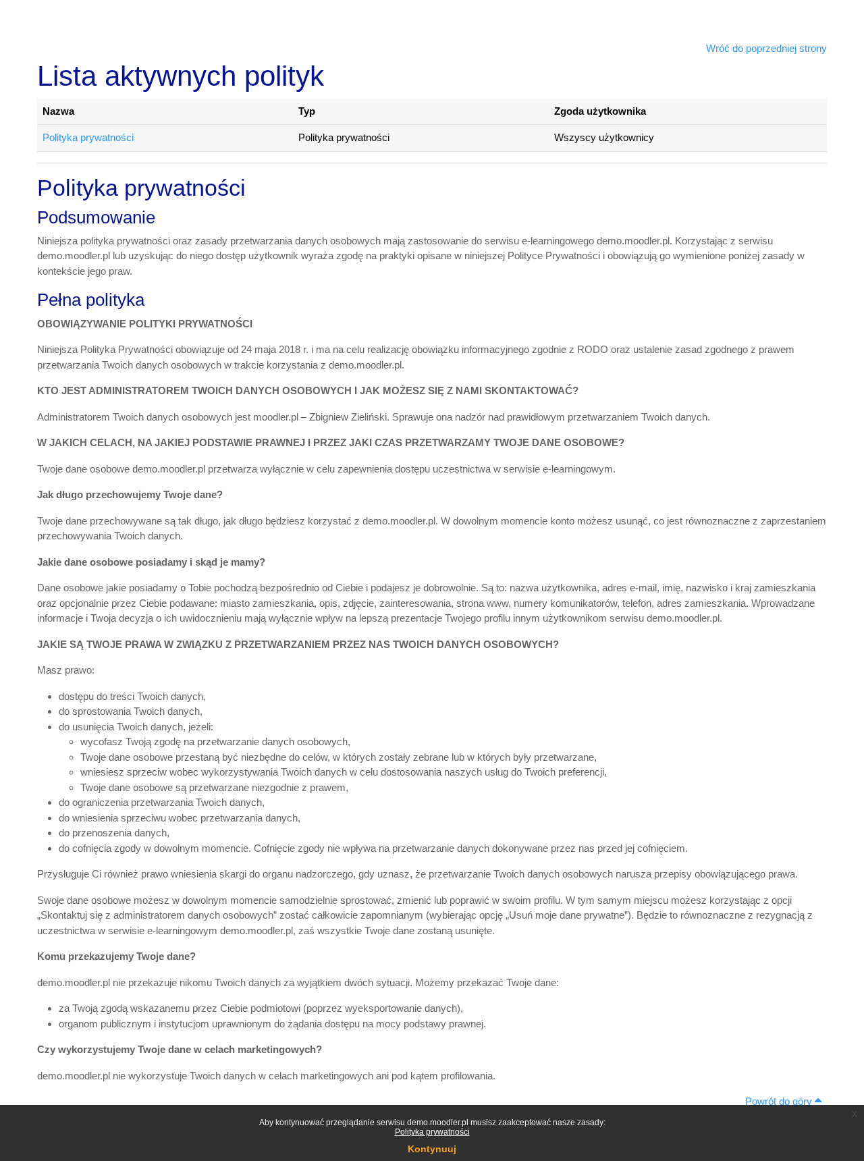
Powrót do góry (780, 1101)
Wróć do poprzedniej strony (766, 48)
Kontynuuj (432, 1148)
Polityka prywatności (432, 1132)
